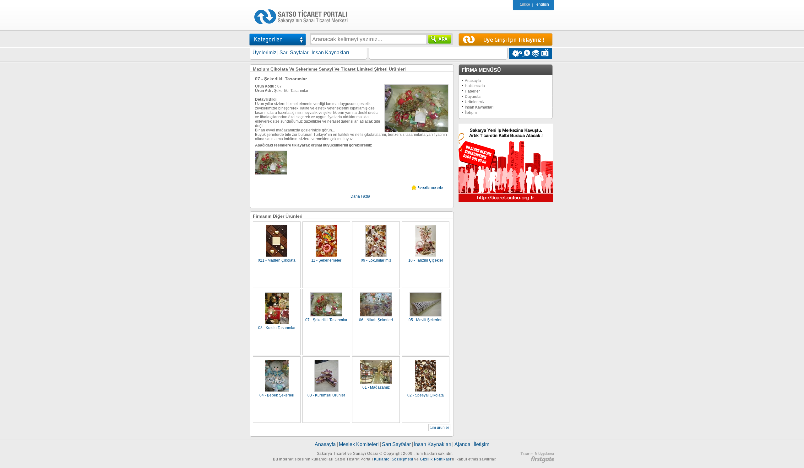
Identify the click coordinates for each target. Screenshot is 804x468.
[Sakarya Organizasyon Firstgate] (537, 461)
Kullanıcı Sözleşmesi (393, 459)
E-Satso (526, 53)
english (542, 4)
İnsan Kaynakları (330, 52)
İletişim (471, 112)
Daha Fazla (360, 196)
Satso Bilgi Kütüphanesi (536, 53)
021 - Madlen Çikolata (277, 260)
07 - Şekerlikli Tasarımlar (326, 320)
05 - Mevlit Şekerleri (426, 320)
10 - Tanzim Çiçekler (425, 260)
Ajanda (462, 444)
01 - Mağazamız (376, 387)
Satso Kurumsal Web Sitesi (515, 53)
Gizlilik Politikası (435, 459)
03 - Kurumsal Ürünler (326, 395)
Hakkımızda (475, 86)
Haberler (472, 91)
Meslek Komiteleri (359, 444)
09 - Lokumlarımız (376, 260)
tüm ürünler (439, 427)
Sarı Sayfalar (294, 52)
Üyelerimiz (264, 52)
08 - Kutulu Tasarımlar (277, 328)
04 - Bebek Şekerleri (276, 395)
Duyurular (473, 96)
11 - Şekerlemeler (326, 260)
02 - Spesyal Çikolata (425, 395)
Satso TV (546, 53)
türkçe (525, 4)
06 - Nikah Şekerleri (376, 320)
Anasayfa (473, 80)
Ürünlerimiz (475, 102)
